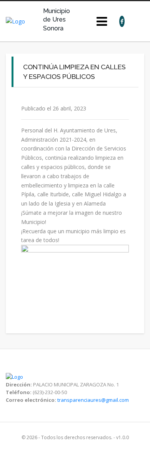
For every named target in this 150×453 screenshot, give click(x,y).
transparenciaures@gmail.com (93, 399)
